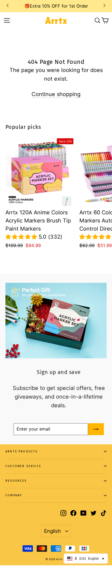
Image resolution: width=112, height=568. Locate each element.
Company (13, 495)
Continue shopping (56, 94)
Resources (16, 480)
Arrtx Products (21, 451)
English (52, 531)
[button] (22, 237)
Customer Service (23, 466)
